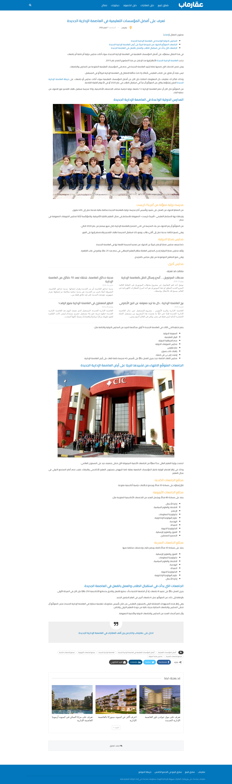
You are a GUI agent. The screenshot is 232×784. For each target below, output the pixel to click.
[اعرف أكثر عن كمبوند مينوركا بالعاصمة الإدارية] (115, 699)
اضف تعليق (115, 746)
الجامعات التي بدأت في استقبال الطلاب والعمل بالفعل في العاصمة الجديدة (144, 48)
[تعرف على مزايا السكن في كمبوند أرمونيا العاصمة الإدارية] (72, 699)
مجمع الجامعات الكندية (67, 652)
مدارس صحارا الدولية (155, 656)
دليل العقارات (147, 5)
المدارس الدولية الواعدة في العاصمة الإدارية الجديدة (154, 41)
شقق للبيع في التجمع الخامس (168, 772)
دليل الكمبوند (130, 5)
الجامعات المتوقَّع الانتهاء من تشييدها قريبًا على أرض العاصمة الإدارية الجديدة (143, 44)
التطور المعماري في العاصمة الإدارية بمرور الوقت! (86, 303)
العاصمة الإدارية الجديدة (167, 60)
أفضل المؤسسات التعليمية (167, 652)
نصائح (104, 5)
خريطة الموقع (145, 772)
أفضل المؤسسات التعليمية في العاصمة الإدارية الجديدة (136, 652)
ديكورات (115, 5)
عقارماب (201, 772)
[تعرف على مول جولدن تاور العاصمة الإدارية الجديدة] (159, 699)
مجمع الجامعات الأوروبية (86, 652)
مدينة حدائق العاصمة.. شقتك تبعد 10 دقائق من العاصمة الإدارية (80, 279)
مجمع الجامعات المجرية (174, 656)
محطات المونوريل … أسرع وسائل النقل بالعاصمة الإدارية (152, 277)
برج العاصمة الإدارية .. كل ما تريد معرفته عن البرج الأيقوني (151, 303)
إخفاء (166, 35)
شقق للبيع (163, 5)
